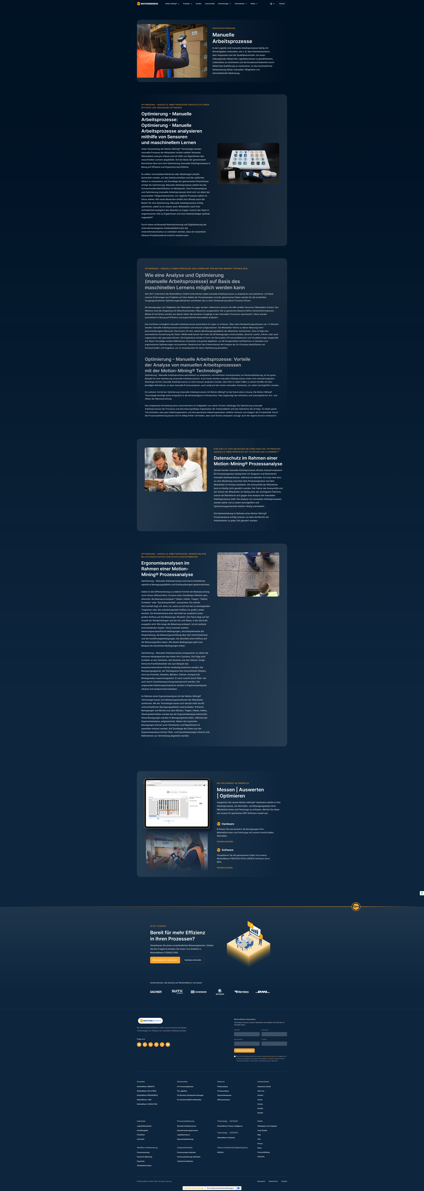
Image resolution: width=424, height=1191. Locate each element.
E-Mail (264, 1039)
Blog (259, 1135)
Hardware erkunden (225, 841)
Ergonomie (141, 1161)
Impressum (261, 1181)
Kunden (198, 4)
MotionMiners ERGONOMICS (147, 1095)
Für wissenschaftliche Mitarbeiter (189, 1100)
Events (259, 1100)
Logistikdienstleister (144, 1126)
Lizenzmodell (209, 4)
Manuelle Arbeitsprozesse (186, 1126)
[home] (147, 3)
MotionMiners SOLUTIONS (146, 1091)
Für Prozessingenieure (185, 1086)
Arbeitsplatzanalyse (144, 1165)
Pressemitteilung (263, 1152)
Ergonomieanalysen (224, 1095)
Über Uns (260, 1091)
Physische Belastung (144, 1157)
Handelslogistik (142, 1130)
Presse (260, 1143)
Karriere (260, 1095)
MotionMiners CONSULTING (147, 1104)
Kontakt (282, 4)
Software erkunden (225, 867)
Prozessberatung (143, 1152)
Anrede (237, 1030)
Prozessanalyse (223, 1091)
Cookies (284, 1181)
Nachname (238, 1039)
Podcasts (260, 1156)
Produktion (141, 1135)
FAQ (259, 1139)
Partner (260, 1104)
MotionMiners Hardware (226, 1138)
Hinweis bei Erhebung (193, 1188)
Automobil (140, 1139)
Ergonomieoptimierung (185, 1139)
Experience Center (264, 1086)
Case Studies (262, 1130)
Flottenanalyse (222, 1086)
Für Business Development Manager (190, 1095)
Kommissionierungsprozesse (187, 1130)
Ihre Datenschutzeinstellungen (220, 1188)
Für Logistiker (182, 1091)
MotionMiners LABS (144, 1100)
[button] (172, 4)
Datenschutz (273, 1181)
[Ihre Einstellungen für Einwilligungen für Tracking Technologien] (422, 893)
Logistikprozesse (183, 1135)
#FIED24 (220, 1152)
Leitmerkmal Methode (185, 1161)
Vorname (265, 1030)
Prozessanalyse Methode (186, 1152)
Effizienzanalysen (223, 1100)
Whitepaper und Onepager (267, 1126)
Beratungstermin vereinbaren (165, 960)
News (259, 1148)
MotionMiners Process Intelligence (229, 1126)
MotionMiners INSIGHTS (145, 1086)
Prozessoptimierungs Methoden (188, 1157)
